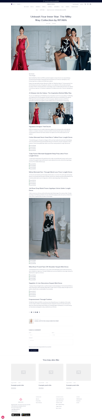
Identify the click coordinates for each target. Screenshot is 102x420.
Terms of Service (39, 402)
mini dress (47, 269)
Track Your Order (59, 402)
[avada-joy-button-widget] (2, 417)
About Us (37, 399)
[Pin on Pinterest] (35, 312)
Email (53, 332)
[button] (85, 4)
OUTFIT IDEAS (42, 10)
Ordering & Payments (60, 399)
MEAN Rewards (76, 4)
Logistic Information (59, 400)
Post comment (34, 350)
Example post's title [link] (17, 385)
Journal (77, 402)
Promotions (78, 400)
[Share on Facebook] (31, 312)
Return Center (58, 408)
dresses (56, 302)
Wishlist (81, 4)
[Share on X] (33, 312)
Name (30, 332)
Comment (31, 337)
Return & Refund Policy (60, 404)
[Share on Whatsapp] (37, 312)
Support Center (59, 406)
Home (37, 10)
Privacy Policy (38, 400)
